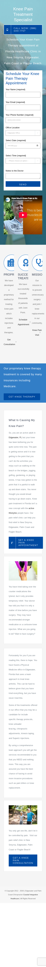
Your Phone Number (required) (19, 115)
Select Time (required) (16, 155)
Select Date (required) (16, 140)
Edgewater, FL (15, 437)
